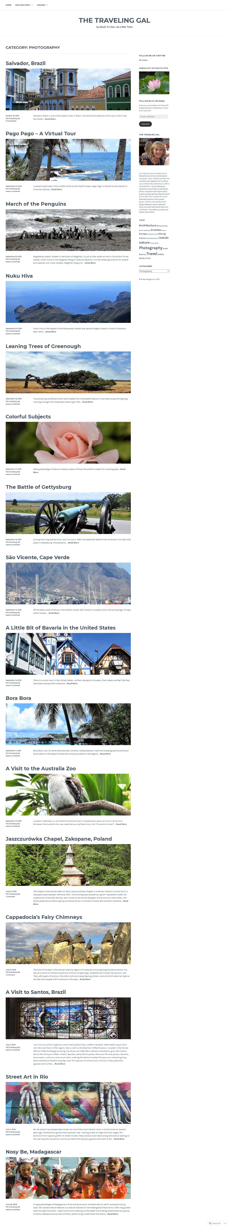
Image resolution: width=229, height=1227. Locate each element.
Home (8, 5)
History (142, 238)
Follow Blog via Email (152, 101)
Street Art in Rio (27, 1077)
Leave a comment (13, 191)
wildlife (161, 254)
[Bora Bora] (68, 744)
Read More (50, 119)
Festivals (150, 234)
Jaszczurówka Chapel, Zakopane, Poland (59, 839)
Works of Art (145, 258)
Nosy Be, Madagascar (33, 1152)
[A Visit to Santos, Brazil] (68, 1038)
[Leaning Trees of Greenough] (68, 392)
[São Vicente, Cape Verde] (68, 603)
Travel (151, 253)
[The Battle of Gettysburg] (68, 533)
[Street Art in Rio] (68, 1123)
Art (158, 226)
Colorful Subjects (28, 417)
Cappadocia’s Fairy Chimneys (44, 917)
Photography (150, 248)
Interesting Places (152, 238)
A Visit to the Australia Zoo (41, 768)
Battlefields (164, 226)
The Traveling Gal (114, 20)
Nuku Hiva (19, 276)
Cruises (41, 5)
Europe (143, 233)
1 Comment (10, 897)
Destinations (22, 5)
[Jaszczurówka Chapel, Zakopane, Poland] (68, 885)
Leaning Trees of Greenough (43, 346)
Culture (163, 230)
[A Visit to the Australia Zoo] (68, 814)
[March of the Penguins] (68, 250)
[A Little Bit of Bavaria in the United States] (68, 674)
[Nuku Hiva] (68, 322)
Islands (164, 237)
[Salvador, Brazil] (68, 109)
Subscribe (145, 124)
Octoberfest (154, 243)
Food (156, 234)
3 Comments (11, 121)
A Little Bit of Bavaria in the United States (61, 628)
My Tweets (143, 60)
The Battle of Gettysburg (38, 487)
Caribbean (146, 230)
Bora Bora (18, 698)
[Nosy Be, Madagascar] (68, 1198)
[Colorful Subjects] (68, 463)
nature (144, 242)
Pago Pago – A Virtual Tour (41, 133)
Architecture (147, 225)
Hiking (162, 233)
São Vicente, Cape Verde (38, 557)
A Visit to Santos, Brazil (36, 992)
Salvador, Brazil (26, 63)
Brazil (141, 230)
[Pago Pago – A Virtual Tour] (68, 180)
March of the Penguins (36, 204)
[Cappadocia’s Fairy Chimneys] (68, 963)
